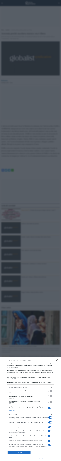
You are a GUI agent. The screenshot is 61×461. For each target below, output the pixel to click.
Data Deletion (21, 458)
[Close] (57, 360)
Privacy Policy (39, 458)
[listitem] (30, 387)
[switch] (50, 391)
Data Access (30, 458)
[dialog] (30, 409)
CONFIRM (19, 452)
